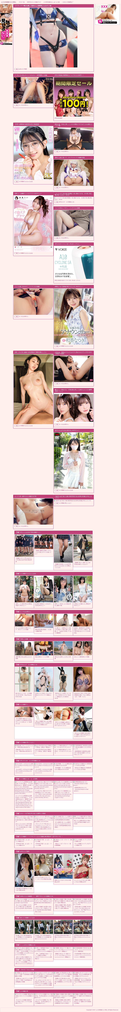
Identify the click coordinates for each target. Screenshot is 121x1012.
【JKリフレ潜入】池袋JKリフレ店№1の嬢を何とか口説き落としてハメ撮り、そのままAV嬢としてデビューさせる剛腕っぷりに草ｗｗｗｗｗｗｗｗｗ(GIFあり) (24, 960)
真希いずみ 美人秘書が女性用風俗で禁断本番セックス (30, 352)
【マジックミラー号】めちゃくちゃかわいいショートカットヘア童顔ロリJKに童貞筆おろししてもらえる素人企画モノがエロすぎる (43, 827)
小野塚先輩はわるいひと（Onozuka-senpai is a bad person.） (81, 789)
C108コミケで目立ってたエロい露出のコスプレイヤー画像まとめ (43, 695)
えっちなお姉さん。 (24, 105)
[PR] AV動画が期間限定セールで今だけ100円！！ (69, 75)
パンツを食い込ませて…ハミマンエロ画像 (27, 286)
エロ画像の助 (24, 991)
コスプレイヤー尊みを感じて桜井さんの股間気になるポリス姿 (32, 5)
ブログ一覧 (22, 2)
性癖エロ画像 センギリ (27, 639)
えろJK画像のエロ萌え (8, 2)
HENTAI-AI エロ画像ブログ (34, 2)
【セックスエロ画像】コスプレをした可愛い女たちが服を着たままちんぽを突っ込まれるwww (24, 906)
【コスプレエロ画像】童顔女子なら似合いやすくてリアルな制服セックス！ (24, 1001)
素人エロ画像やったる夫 (27, 917)
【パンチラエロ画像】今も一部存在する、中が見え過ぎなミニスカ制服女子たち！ (43, 1001)
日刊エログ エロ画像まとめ (66, 202)
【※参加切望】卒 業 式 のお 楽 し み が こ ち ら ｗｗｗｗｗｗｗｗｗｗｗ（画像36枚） (82, 955)
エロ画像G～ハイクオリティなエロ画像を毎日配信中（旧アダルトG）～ (41, 836)
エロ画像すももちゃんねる (26, 181)
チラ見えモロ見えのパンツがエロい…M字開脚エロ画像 (30, 75)
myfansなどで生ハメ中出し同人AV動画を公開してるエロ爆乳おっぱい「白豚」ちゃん (82, 695)
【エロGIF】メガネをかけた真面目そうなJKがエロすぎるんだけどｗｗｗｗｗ (24, 771)
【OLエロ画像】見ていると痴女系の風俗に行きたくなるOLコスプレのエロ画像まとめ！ (43, 723)
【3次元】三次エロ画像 (27, 969)
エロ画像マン (24, 704)
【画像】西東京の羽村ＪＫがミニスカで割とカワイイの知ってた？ (43, 552)
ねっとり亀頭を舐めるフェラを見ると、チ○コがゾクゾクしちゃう (63, 751)
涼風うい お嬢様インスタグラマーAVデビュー (28, 193)
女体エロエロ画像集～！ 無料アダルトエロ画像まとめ (36, 896)
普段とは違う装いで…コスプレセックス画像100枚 (70, 157)
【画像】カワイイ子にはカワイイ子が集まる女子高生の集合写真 (24, 560)
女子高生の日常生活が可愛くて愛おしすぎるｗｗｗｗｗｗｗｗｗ (63, 937)
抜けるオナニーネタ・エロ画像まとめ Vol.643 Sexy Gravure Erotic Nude (24, 695)
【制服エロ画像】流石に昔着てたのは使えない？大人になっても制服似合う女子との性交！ (63, 1001)
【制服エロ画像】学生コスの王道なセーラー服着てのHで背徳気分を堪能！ (82, 1001)
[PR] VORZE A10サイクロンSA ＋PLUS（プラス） (68, 280)
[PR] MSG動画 (58, 118)
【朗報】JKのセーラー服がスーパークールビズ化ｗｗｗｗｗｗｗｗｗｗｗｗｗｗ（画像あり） (63, 955)
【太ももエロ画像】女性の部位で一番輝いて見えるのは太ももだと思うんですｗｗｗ (82, 734)
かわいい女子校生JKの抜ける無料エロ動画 (32, 813)
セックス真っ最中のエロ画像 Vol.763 (25, 496)
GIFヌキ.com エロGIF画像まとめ (30, 760)
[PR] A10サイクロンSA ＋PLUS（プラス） (67, 244)
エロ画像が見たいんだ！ (65, 503)
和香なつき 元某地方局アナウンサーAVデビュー (69, 286)
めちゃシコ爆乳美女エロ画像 (81, 656)
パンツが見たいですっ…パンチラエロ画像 (67, 208)
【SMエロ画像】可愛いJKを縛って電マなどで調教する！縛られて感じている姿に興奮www (63, 906)
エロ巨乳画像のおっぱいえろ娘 (51, 2)
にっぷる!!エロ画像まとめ (27, 945)
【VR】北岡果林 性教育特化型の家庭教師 (26, 124)
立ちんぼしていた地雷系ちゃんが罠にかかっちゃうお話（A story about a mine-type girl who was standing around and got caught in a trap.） (63, 794)
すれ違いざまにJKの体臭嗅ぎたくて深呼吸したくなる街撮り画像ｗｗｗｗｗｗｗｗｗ (24, 937)
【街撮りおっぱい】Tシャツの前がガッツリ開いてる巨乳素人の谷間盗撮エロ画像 (24, 980)
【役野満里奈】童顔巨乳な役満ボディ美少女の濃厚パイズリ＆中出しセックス (82, 753)
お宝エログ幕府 (23, 69)
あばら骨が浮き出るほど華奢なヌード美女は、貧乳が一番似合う (43, 751)
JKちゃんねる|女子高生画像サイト (30, 532)
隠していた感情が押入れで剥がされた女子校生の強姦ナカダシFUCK (82, 822)
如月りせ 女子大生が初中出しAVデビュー (67, 430)
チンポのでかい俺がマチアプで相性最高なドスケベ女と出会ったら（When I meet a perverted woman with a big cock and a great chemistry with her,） (43, 794)
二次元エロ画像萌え (67, 2)
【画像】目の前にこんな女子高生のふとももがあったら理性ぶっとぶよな (63, 565)
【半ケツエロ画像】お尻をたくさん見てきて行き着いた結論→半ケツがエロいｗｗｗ (63, 724)
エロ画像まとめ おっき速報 (28, 779)
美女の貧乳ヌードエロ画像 (42, 656)
